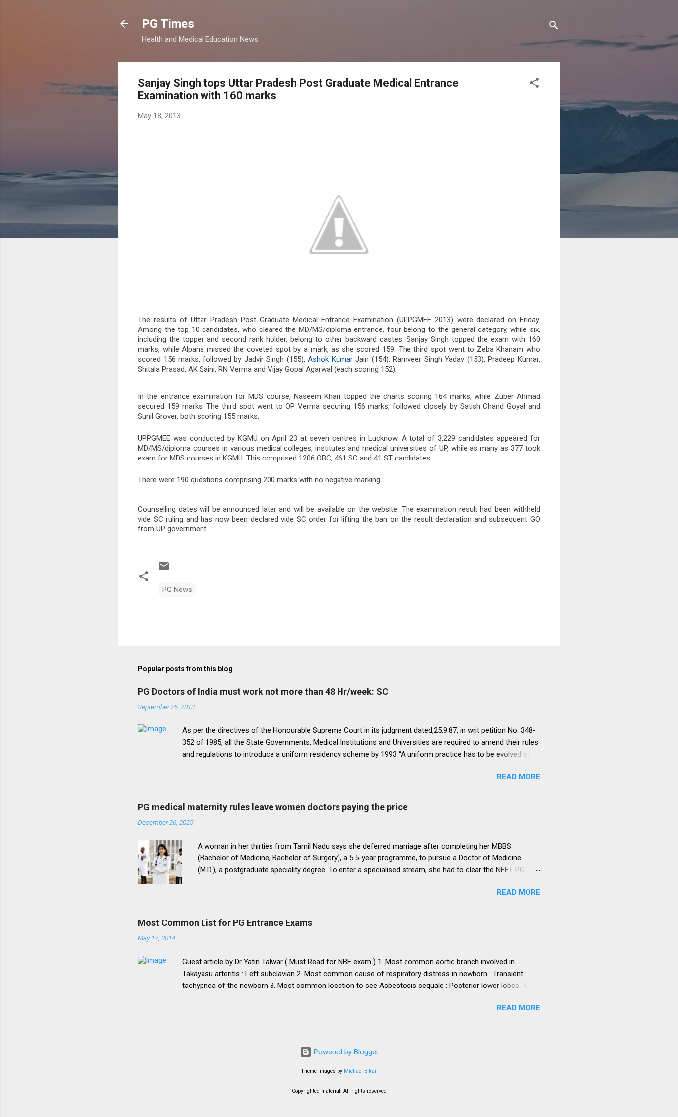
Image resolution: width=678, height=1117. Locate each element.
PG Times (168, 24)
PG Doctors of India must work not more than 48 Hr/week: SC (263, 691)
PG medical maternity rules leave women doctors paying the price (272, 807)
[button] (534, 84)
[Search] (554, 27)
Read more (518, 776)
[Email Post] (164, 569)
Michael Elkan (361, 1071)
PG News (177, 589)
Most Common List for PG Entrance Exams (225, 923)
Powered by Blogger (345, 1052)
